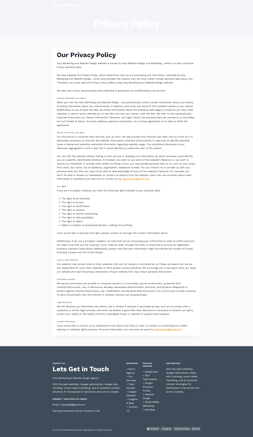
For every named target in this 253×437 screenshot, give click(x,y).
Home (137, 5)
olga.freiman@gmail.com (136, 178)
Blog (196, 5)
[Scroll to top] (247, 432)
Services (174, 5)
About (147, 5)
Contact (186, 5)
